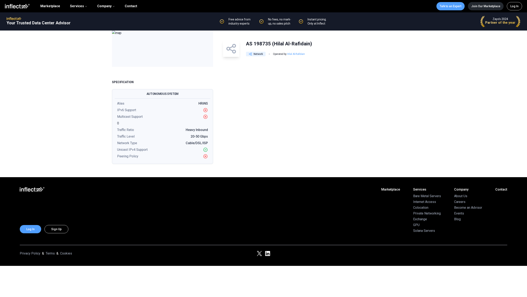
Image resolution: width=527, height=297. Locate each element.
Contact (131, 6)
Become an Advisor (468, 208)
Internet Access (424, 202)
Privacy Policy (30, 253)
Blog (457, 219)
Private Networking (427, 213)
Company (104, 6)
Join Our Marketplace (485, 6)
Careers (459, 202)
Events (459, 213)
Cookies (66, 253)
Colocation (420, 208)
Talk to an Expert (450, 6)
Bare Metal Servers (427, 196)
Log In (514, 6)
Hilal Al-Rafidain (296, 54)
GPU (416, 225)
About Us (460, 196)
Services (77, 6)
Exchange (420, 219)
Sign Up (56, 229)
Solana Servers (424, 231)
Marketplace (50, 6)
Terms (50, 253)
